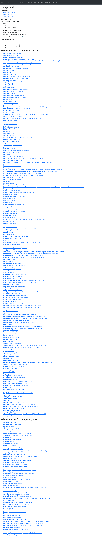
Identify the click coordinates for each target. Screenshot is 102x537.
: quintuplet (9, 223)
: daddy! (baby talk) (10, 368)
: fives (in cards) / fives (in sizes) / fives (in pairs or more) (22, 493)
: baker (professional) (13, 290)
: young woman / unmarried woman (16, 76)
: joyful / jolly (12, 410)
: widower (8, 355)
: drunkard (10, 143)
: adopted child (11, 128)
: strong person (12, 213)
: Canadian (9, 93)
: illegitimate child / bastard (14, 349)
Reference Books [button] (46, 2)
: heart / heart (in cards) (14, 519)
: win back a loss (11, 430)
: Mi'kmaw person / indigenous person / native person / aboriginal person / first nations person (33, 170)
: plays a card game (12, 483)
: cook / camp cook (11, 208)
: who (6, 400)
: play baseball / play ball (12, 517)
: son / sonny (9, 147)
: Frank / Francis (10, 332)
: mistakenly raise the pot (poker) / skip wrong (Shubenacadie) (27, 498)
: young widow (11, 353)
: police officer (9, 101)
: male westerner (12, 376)
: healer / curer (10, 231)
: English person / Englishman (15, 68)
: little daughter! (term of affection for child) (18, 393)
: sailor (7, 202)
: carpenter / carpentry (13, 57)
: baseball (9, 422)
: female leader (11, 244)
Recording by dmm (9, 12)
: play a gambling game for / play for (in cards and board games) (26, 451)
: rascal (8, 131)
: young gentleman (12, 343)
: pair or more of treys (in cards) (15, 506)
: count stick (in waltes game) (15, 466)
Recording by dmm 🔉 (17, 36)
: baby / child (10, 210)
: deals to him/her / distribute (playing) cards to (20, 435)
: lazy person (9, 200)
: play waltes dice (11, 527)
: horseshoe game (12, 489)
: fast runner (11, 139)
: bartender (9, 309)
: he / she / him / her (11, 225)
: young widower (11, 357)
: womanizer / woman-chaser (16, 78)
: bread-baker (10, 311)
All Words (23, 2)
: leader (8, 246)
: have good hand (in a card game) (15, 529)
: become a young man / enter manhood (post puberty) (23, 158)
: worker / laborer (11, 191)
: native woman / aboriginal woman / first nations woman (23, 175)
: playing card (9, 472)
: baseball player (11, 428)
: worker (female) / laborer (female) (18, 192)
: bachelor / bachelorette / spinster (16, 236)
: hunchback (11, 379)
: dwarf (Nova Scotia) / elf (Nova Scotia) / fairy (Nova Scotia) (24, 414)
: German (11, 55)
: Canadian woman (13, 95)
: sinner (10, 324)
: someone (9, 221)
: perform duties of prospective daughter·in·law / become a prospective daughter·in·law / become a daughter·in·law (43, 187)
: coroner (9, 301)
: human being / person (14, 212)
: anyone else (10, 206)
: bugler (10, 330)
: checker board (11, 443)
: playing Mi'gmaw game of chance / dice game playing (24, 523)
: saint (8, 341)
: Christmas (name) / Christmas (14, 265)
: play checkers (9, 445)
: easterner (11, 395)
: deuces (8, 508)
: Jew (7, 168)
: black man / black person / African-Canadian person (22, 63)
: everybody (9, 217)
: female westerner (14, 378)
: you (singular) (8, 112)
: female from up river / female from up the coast (23, 328)
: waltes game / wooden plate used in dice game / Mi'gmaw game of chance (28, 521)
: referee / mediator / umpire (17, 496)
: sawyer (10, 271)
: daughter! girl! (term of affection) (14, 389)
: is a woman (10, 80)
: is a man (8, 164)
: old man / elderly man (12, 122)
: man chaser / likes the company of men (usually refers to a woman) (27, 162)
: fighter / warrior (13, 204)
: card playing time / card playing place (19, 470)
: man (6, 154)
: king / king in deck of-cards (14, 86)
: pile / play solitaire (13, 449)
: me (6, 240)
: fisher (9, 250)
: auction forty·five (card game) (16, 504)
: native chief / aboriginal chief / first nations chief (22, 173)
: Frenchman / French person (14, 408)
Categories (15, 2)
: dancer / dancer (12, 278)
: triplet (8, 233)
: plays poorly (11, 447)
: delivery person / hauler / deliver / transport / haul (23, 280)
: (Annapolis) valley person (16, 109)
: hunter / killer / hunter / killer (16, 297)
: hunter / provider (12, 263)
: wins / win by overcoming (14, 462)
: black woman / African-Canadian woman (20, 65)
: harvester (10, 103)
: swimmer (8, 273)
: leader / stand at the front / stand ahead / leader (22, 242)
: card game (11, 481)
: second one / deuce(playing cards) (17, 510)
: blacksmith (9, 135)
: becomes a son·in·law (15, 189)
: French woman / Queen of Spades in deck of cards (22, 406)
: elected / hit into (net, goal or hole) (17, 502)
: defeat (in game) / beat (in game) (17, 460)
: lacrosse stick (12, 531)
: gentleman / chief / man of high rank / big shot (21, 347)
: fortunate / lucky (11, 485)
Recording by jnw (8, 16)
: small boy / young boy (13, 177)
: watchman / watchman (13, 276)
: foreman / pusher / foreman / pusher (20, 282)
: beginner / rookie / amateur (15, 364)
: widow (8, 351)
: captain (8, 99)
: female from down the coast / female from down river (25, 318)
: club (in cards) (9, 468)
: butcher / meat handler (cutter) (15, 416)
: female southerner (15, 383)
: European (11, 67)
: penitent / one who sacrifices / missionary (20, 59)
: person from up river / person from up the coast (22, 326)
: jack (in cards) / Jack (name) (13, 476)
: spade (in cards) (9, 500)
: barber (12, 288)
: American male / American (16, 320)
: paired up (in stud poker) (15, 512)
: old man (9, 126)
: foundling (10, 398)
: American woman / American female (19, 322)
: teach (9, 105)
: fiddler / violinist (12, 370)
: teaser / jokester (12, 110)
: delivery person (13, 303)
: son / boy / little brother (12, 145)
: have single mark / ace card (16, 495)
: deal (8, 437)
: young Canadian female (16, 97)
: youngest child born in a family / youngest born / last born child (25, 219)
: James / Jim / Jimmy (11, 152)
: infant (8, 336)
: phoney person (11, 337)
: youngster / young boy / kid (14, 194)
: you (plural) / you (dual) (12, 116)
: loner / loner (10, 374)
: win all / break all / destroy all (16, 464)
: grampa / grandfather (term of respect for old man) (23, 229)
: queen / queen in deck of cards (17, 82)
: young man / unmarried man (14, 156)
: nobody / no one (12, 215)
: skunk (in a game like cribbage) (17, 434)
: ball (7, 514)
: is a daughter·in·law (14, 185)
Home (9, 2)
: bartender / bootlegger (14, 286)
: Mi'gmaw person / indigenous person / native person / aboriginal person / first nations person (33, 252)
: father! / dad (9, 372)
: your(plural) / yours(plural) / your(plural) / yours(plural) (23, 118)
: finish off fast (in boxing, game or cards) (18, 474)
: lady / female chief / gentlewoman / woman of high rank (24, 345)
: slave (7, 130)
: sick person (11, 141)
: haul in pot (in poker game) (15, 535)
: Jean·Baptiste (10, 339)
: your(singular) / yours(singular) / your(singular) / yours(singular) (25, 114)
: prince (9, 88)
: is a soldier (10, 360)
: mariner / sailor (12, 53)
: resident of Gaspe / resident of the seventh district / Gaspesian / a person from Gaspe (33, 107)
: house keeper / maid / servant (17, 267)
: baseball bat (12, 424)
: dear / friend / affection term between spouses (19, 315)
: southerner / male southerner (17, 381)
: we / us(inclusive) (10, 120)
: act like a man (12, 160)
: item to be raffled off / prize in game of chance (21, 456)
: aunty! (8, 261)
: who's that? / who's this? (13, 402)
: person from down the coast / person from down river (24, 316)
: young (9, 198)
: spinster (10, 124)
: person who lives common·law (15, 385)
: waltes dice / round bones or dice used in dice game (23, 525)
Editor (55, 2)
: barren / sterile (11, 284)
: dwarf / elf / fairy (12, 334)
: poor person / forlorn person (15, 89)
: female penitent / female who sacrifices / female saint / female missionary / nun (32, 61)
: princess (11, 84)
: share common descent (15, 412)
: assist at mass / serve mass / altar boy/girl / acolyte (22, 305)
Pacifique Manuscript (33, 2)
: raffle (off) (9, 458)
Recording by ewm (8, 14)
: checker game (12, 439)
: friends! (9, 313)
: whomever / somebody (13, 366)
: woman (7, 72)
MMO (3, 2)
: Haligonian (12, 166)
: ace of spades (10, 491)
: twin (7, 387)
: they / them (10, 227)
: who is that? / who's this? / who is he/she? (19, 404)
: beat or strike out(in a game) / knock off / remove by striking (24, 487)
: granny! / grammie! (12, 269)
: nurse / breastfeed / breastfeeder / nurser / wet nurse (23, 292)
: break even (10, 432)
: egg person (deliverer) (12, 397)
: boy (7, 181)
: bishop (9, 133)
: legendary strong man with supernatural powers (20, 391)
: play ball (8, 426)
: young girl (9, 74)
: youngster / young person (14, 196)
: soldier (8, 358)
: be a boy (9, 183)
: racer (9, 149)
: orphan (9, 259)
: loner (9, 234)
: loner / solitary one (12, 238)
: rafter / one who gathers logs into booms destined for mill (27, 362)
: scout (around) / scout (12, 299)
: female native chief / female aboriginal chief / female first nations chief (30, 171)
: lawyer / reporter (14, 274)
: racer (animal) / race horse (16, 150)
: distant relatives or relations (17, 137)
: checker (8, 441)
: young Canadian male (13, 91)
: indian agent (9, 70)
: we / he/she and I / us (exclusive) (15, 248)
